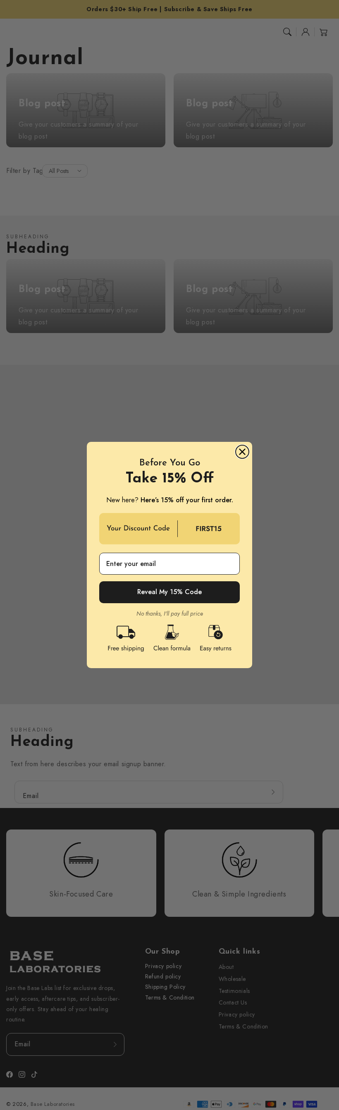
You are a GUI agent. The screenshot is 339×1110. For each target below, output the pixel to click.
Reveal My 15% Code (169, 592)
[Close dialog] (242, 451)
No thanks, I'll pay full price (169, 614)
